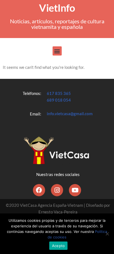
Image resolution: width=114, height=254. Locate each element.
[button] (57, 51)
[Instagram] (57, 190)
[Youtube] (75, 190)
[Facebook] (39, 190)
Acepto (58, 245)
